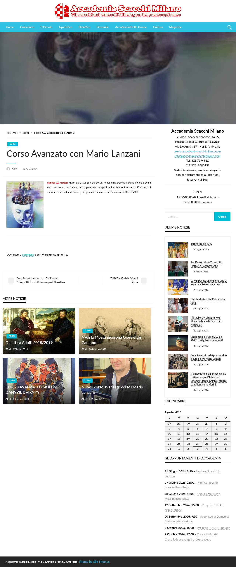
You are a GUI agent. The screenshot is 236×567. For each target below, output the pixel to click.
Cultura (158, 27)
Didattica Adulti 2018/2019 (29, 343)
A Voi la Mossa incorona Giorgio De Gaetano (111, 340)
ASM (15, 169)
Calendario (27, 27)
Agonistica (65, 27)
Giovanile (103, 27)
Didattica (84, 27)
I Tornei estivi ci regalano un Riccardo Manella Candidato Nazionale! (206, 321)
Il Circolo (46, 27)
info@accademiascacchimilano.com (198, 156)
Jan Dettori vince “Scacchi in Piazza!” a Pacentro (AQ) (206, 264)
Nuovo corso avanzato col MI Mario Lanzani (112, 390)
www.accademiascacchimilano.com (198, 151)
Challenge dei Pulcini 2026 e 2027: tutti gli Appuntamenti (207, 339)
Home (10, 27)
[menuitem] (10, 27)
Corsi (26, 133)
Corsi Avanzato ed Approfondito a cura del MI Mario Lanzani (209, 357)
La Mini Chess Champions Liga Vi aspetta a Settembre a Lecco (209, 283)
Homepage (12, 133)
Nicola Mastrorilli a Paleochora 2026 (208, 301)
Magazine (175, 27)
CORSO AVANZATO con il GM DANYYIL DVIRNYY (31, 390)
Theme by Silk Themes (94, 561)
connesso (28, 254)
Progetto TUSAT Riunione (213, 527)
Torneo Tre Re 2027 (201, 244)
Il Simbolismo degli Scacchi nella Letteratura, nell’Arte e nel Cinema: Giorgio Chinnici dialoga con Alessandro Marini (209, 379)
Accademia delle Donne (131, 27)
